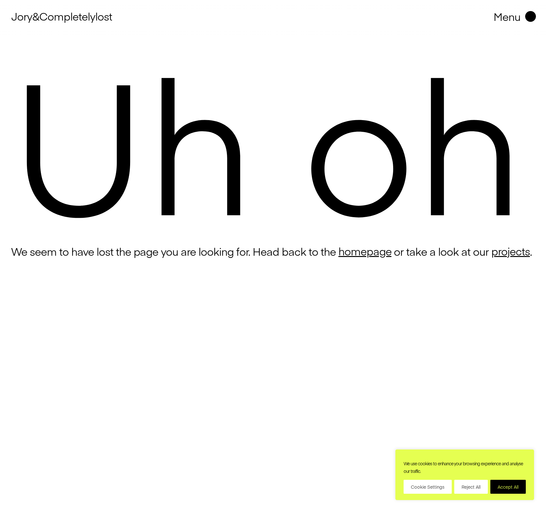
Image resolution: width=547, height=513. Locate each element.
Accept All (508, 487)
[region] (464, 474)
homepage (365, 251)
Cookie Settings (427, 487)
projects (510, 251)
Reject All (471, 487)
